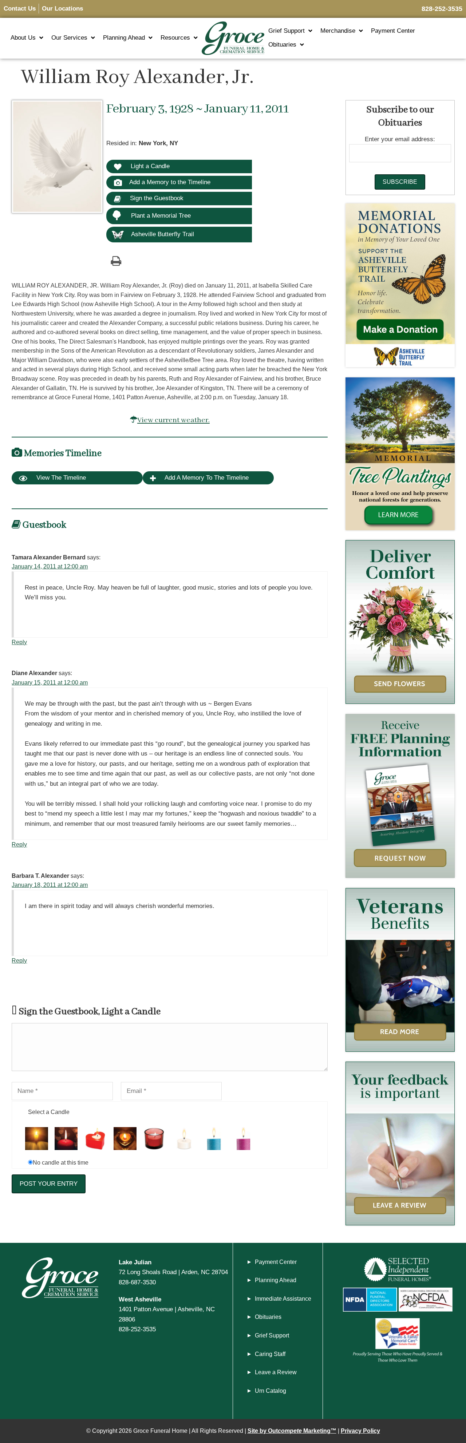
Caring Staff (270, 1354)
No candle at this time (60, 1162)
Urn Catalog (270, 1391)
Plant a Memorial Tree (161, 215)
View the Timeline (60, 477)
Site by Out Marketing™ (292, 1431)
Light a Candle (149, 166)
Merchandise (337, 30)
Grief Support (286, 30)
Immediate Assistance (283, 1299)
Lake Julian (135, 1262)
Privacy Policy (360, 1431)
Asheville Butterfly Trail (162, 234)
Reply (19, 642)
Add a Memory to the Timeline (169, 182)
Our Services (69, 37)
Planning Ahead (124, 37)
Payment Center (393, 30)
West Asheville (140, 1299)
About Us (23, 37)
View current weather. (173, 420)
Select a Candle (49, 1112)
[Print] (115, 260)
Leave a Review (276, 1372)
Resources (175, 37)
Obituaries (282, 44)
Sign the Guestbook (155, 198)
